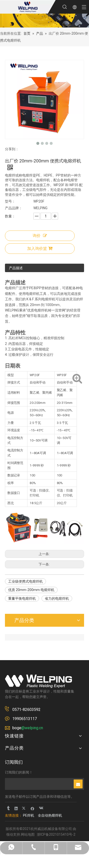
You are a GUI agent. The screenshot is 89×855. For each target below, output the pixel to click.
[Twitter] (24, 808)
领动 (9, 834)
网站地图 (28, 834)
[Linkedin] (16, 808)
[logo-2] (38, 681)
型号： (10, 201)
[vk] (41, 808)
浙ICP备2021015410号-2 (56, 834)
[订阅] (78, 783)
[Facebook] (32, 808)
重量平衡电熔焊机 (22, 598)
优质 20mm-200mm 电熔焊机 (31, 590)
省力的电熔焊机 (57, 598)
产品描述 (16, 268)
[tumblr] (8, 808)
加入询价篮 (37, 248)
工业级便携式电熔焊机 (25, 581)
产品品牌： (13, 208)
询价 (37, 235)
